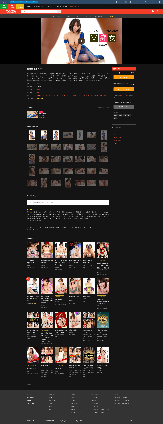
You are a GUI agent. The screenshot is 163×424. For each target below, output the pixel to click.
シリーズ (51, 403)
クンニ (88, 95)
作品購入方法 (117, 138)
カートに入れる (125, 77)
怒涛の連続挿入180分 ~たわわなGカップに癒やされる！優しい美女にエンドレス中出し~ (103, 267)
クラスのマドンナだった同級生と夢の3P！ (61, 331)
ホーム (52, 16)
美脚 (104, 95)
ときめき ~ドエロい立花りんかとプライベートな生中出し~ (103, 301)
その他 (116, 394)
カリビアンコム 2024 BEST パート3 (33, 331)
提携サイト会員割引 (124, 95)
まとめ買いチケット (100, 16)
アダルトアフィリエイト (120, 400)
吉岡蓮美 (99, 370)
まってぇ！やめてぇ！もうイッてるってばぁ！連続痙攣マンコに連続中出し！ (47, 299)
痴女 (43, 95)
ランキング (88, 16)
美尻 (101, 95)
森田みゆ (39, 83)
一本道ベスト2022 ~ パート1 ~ (102, 331)
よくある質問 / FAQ (76, 400)
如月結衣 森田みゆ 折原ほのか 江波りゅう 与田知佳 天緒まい (47, 372)
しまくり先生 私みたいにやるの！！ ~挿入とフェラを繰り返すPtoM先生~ (47, 336)
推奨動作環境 (117, 141)
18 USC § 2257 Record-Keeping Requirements (57, 421)
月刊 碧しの (58, 368)
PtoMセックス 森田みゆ (75, 297)
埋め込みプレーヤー (34, 384)
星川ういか (30, 371)
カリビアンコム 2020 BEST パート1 (74, 367)
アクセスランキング (119, 397)
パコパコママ (95, 406)
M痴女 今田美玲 (73, 330)
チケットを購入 (124, 106)
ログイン (44, 202)
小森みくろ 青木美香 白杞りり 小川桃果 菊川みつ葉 (89, 372)
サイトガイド (74, 394)
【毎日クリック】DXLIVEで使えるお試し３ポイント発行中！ (24, 1)
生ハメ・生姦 (94, 95)
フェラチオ (74, 95)
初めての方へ (74, 397)
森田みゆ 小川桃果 (87, 265)
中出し (51, 95)
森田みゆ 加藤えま (59, 334)
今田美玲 (71, 332)
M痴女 (38, 92)
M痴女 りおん (86, 296)
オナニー (62, 95)
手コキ (80, 95)
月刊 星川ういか (31, 368)
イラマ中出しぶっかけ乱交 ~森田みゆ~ (33, 262)
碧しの (56, 371)
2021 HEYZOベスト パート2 (46, 367)
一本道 (38, 89)
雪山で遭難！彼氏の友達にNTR (47, 262)
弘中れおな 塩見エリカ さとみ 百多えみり (33, 335)
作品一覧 (60, 16)
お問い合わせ (117, 143)
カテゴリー (52, 400)
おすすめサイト (96, 394)
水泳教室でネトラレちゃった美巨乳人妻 (33, 297)
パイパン (56, 95)
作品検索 (51, 394)
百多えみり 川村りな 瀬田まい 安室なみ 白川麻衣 (89, 336)
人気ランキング (31, 403)
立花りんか (99, 306)
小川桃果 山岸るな (45, 341)
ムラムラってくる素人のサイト (100, 409)
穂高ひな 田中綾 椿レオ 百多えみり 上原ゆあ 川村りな (102, 336)
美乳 (47, 95)
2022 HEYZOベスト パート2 (88, 331)
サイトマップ (74, 406)
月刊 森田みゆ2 (59, 299)
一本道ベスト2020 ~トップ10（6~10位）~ (89, 367)
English (29, 407)
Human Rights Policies (78, 421)
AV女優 (68, 16)
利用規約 (73, 409)
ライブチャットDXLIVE (98, 412)
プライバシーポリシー (77, 412)
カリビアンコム (96, 397)
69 (84, 95)
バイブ (68, 95)
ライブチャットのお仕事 (120, 403)
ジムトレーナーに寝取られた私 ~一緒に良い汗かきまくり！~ (61, 263)
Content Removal (131, 421)
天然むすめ (95, 403)
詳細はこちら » (74, 6)
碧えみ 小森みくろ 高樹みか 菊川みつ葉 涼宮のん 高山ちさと (75, 372)
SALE (111, 16)
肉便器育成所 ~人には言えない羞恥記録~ (75, 262)
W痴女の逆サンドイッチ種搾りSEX (89, 262)
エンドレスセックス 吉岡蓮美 (102, 367)
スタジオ (51, 406)
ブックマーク (117, 127)
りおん (84, 298)
